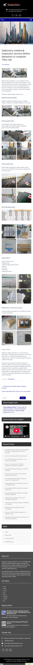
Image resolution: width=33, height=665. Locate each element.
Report (4, 594)
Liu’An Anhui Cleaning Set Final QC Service (16, 456)
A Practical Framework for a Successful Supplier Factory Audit (15, 474)
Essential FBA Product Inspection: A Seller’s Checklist (16, 469)
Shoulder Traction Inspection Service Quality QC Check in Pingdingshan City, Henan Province (17, 451)
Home (4, 586)
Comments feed (9, 538)
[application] (16, 430)
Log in (6, 532)
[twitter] (16, 15)
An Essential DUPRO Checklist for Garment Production (16, 489)
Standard (5, 596)
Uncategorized (11, 379)
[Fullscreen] (27, 436)
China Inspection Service (9, 407)
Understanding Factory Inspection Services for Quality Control (16, 484)
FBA (4, 592)
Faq (4, 601)
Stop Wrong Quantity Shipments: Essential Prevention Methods (16, 493)
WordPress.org (9, 541)
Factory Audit (21, 407)
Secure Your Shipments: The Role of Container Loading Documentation (14, 464)
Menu (2, 19)
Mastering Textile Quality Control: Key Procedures (15, 508)
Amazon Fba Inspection (20, 409)
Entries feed (8, 535)
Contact (5, 599)
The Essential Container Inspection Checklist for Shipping (17, 503)
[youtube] (20, 15)
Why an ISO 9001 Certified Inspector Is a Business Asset (15, 513)
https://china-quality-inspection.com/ (13, 645)
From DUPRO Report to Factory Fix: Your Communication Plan (16, 460)
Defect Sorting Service (8, 410)
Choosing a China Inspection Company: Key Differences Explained (16, 517)
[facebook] (12, 15)
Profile (4, 588)
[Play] (5, 436)
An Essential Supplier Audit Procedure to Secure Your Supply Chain (15, 479)
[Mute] (25, 436)
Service (5, 590)
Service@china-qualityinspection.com (17, 9)
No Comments (5, 64)
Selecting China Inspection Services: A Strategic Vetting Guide (15, 498)
